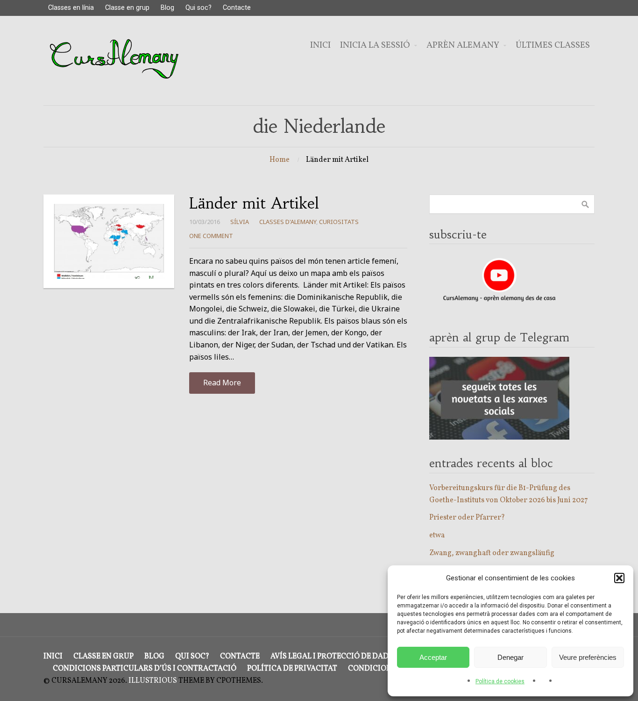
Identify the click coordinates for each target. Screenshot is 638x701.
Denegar (510, 657)
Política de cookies (500, 681)
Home (279, 160)
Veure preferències (588, 657)
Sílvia (239, 221)
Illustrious (152, 681)
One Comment (211, 235)
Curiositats (339, 221)
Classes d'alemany (287, 221)
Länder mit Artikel (254, 203)
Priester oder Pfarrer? (467, 518)
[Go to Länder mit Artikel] (109, 241)
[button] (619, 578)
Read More (222, 382)
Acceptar (433, 657)
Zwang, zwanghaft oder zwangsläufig (491, 553)
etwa (437, 535)
